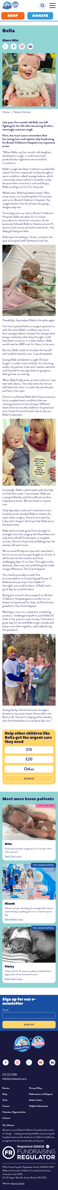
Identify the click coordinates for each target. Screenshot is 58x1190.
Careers (6, 1106)
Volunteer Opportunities (14, 1112)
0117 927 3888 (9, 1074)
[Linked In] (52, 1062)
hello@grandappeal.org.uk (14, 1078)
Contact (6, 1118)
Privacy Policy (35, 1088)
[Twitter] (5, 46)
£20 (29, 759)
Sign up (29, 1024)
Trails (4, 1100)
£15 (29, 749)
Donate (40, 15)
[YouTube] (41, 1062)
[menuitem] (14, 1088)
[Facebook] (14, 46)
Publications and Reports (41, 1094)
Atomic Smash (18, 1183)
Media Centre (35, 1100)
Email (5, 1010)
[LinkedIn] (30, 46)
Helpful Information (38, 1106)
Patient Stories (21, 112)
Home (6, 112)
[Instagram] (22, 46)
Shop (13, 15)
